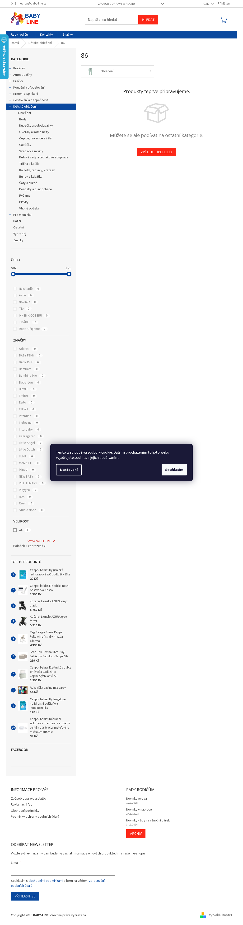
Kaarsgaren (30, 436)
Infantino (28, 416)
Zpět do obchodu (156, 152)
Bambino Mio (31, 375)
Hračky (18, 81)
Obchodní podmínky (25, 810)
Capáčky (25, 144)
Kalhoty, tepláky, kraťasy (37, 170)
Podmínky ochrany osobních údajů (35, 816)
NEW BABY (29, 476)
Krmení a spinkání (25, 93)
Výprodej (19, 234)
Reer (25, 503)
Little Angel (30, 443)
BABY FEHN (29, 355)
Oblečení (24, 113)
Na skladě (29, 288)
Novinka (27, 302)
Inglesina (28, 422)
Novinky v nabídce (139, 809)
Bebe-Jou (29, 382)
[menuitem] (20, 34)
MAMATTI (28, 463)
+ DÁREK (27, 322)
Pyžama (24, 195)
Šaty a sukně (28, 183)
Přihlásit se (25, 896)
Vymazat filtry (39, 541)
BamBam (28, 369)
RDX (25, 496)
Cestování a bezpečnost (30, 100)
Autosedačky (22, 74)
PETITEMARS (31, 483)
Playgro (27, 490)
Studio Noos (30, 510)
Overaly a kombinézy (34, 132)
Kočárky (19, 68)
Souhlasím (174, 469)
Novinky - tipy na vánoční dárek (148, 820)
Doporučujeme (32, 329)
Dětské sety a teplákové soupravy (43, 157)
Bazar (17, 221)
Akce (25, 295)
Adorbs (27, 348)
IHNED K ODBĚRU (33, 315)
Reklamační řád (22, 804)
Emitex (27, 396)
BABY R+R (29, 362)
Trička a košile (29, 163)
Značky (18, 240)
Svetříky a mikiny (31, 151)
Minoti (26, 469)
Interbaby (29, 429)
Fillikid (26, 409)
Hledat (148, 19)
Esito (25, 402)
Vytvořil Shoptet (220, 915)
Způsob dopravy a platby (117, 4)
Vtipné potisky (29, 208)
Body (23, 119)
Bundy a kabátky (30, 176)
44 (23, 530)
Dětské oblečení (25, 106)
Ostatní (18, 227)
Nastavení (69, 469)
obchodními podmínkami (45, 880)
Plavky (23, 202)
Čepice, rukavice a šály (35, 138)
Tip (24, 308)
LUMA (26, 456)
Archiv (136, 833)
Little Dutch (30, 449)
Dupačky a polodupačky (36, 125)
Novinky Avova (136, 799)
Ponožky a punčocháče (35, 189)
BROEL (26, 389)
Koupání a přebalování (29, 87)
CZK (206, 4)
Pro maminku (22, 215)
